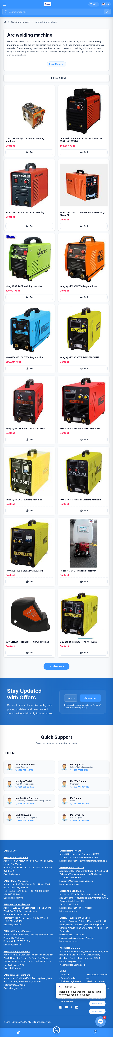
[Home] (5, 22)
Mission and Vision (96, 981)
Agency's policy (69, 978)
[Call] (56, 1032)
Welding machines (20, 22)
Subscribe (90, 698)
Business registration (71, 981)
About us (65, 974)
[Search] (107, 11)
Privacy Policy (81, 707)
